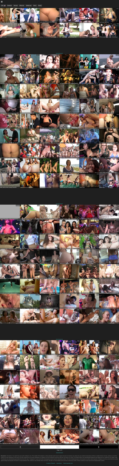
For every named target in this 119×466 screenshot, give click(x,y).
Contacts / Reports (50, 463)
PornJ (34, 5)
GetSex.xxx (28, 5)
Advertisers (59, 463)
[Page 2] (98, 447)
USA (2, 5)
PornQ (39, 5)
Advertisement (59, 53)
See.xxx (16, 5)
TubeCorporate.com (68, 463)
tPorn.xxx (22, 5)
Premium (9, 5)
